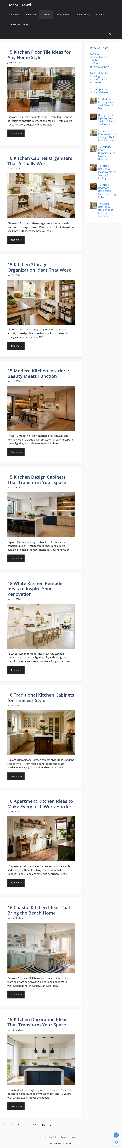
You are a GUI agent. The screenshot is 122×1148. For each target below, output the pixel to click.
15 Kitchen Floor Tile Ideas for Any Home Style (39, 54)
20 (34, 1125)
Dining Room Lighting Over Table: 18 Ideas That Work (106, 119)
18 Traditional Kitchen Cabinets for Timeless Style (40, 697)
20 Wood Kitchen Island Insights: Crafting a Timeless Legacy (99, 60)
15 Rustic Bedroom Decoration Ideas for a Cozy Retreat (107, 191)
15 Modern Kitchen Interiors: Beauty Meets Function (38, 373)
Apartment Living (19, 24)
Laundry (100, 14)
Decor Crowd (19, 4)
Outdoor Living (82, 14)
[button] (110, 34)
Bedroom (15, 14)
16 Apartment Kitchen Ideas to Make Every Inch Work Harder (40, 804)
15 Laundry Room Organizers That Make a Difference (107, 153)
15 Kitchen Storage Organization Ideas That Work (39, 267)
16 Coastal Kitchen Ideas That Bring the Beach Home (38, 910)
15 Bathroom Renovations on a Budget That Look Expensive (107, 135)
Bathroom (31, 14)
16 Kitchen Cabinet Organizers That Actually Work (39, 161)
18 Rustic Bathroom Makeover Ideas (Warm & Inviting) (107, 172)
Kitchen (46, 14)
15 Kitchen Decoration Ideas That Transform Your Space (37, 1022)
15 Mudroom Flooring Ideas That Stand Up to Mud (107, 103)
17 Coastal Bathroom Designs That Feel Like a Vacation (105, 210)
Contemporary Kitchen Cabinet (99, 91)
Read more (16, 133)
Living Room (62, 14)
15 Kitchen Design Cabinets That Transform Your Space (36, 479)
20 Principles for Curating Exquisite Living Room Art (99, 78)
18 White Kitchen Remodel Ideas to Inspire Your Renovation (35, 588)
